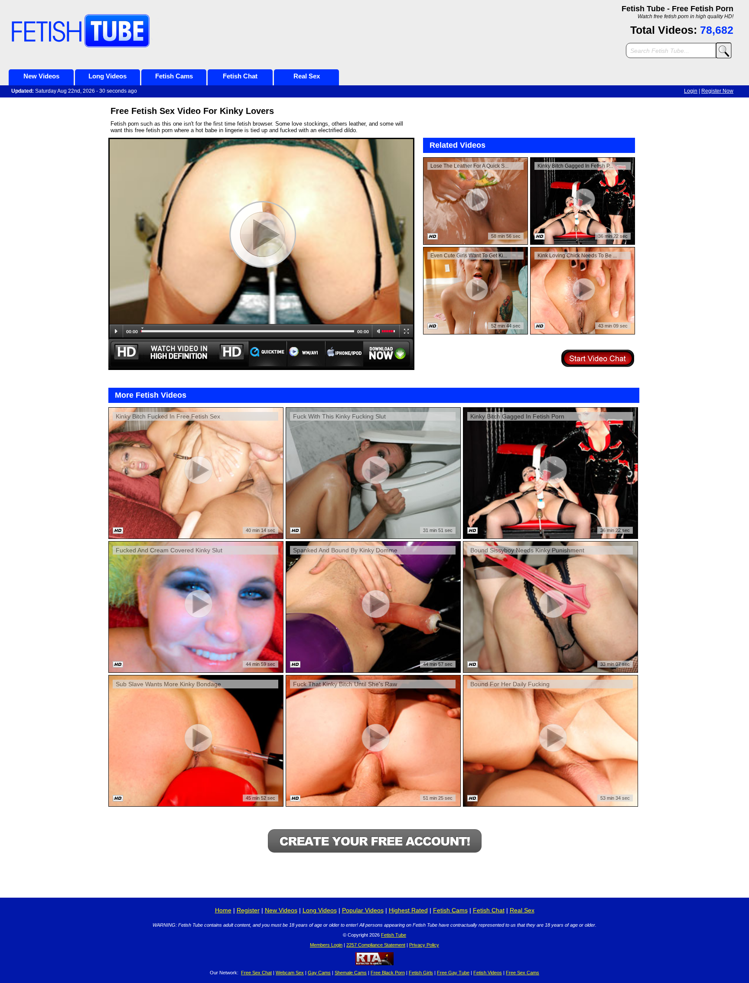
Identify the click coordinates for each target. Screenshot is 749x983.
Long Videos (107, 76)
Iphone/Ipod (344, 353)
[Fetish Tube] (119, 31)
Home (223, 910)
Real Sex (306, 76)
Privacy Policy (424, 944)
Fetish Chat (240, 76)
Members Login (326, 944)
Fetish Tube (393, 935)
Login (690, 91)
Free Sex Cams (522, 972)
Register (248, 910)
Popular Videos (363, 910)
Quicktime (267, 353)
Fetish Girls (421, 972)
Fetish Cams (174, 76)
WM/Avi (306, 353)
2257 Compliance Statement (375, 944)
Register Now (717, 91)
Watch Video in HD (178, 353)
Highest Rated (408, 910)
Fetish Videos (487, 972)
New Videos (41, 76)
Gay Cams (319, 972)
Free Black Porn (388, 972)
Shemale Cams (351, 972)
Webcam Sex (290, 972)
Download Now (388, 353)
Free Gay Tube (453, 972)
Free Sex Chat (256, 972)
